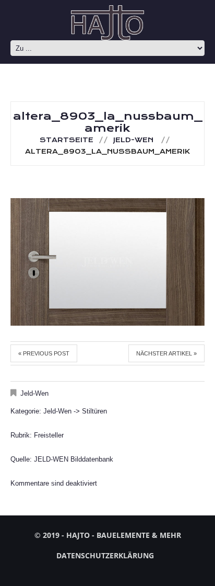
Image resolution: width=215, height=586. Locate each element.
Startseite (66, 140)
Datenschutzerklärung (105, 555)
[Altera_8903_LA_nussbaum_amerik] (107, 262)
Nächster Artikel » (166, 353)
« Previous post (43, 353)
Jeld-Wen (133, 140)
